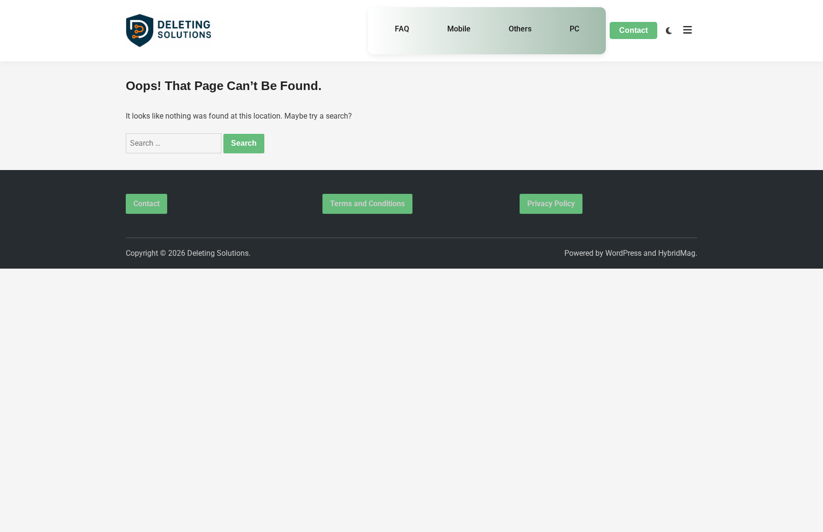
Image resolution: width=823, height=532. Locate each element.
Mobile (459, 28)
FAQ (402, 28)
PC (574, 28)
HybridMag (676, 253)
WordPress (623, 253)
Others (520, 28)
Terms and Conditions (367, 203)
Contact (633, 30)
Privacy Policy (551, 203)
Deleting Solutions (218, 253)
